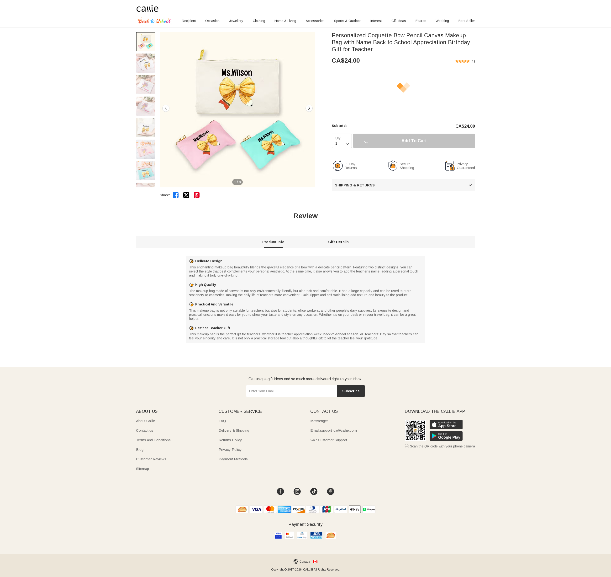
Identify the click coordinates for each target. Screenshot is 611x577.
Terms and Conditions (153, 440)
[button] (309, 108)
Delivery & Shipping (234, 430)
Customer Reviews (151, 459)
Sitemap (142, 469)
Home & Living (285, 21)
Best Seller (466, 21)
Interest (376, 21)
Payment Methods (233, 459)
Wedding (442, 21)
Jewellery (236, 21)
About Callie (145, 421)
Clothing (259, 21)
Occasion (212, 21)
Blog (139, 449)
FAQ (222, 421)
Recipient (189, 21)
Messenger (319, 421)
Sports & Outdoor (347, 21)
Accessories (315, 21)
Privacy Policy (230, 449)
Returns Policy (230, 440)
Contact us (144, 430)
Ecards (421, 21)
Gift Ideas (398, 21)
